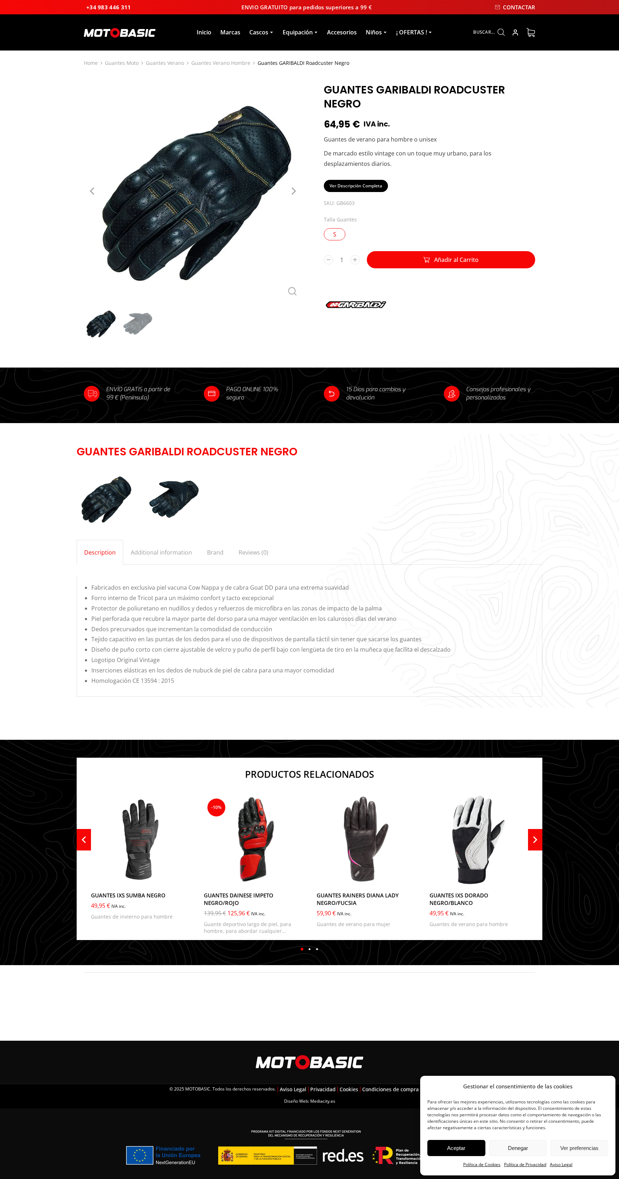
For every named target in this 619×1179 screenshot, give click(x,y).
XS (327, 876)
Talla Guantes (340, 219)
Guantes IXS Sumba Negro (128, 895)
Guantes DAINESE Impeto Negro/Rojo (238, 899)
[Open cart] (530, 32)
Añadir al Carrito (456, 260)
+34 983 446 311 (108, 7)
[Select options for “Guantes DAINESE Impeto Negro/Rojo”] (295, 877)
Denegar (518, 1148)
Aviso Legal (561, 1164)
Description (100, 552)
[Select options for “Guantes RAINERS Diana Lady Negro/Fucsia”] (408, 877)
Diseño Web (296, 1101)
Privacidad (323, 1089)
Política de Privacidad (525, 1164)
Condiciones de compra (390, 1089)
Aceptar (456, 1148)
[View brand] (356, 321)
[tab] (100, 552)
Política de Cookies (481, 1164)
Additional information (161, 552)
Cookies (349, 1089)
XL (439, 876)
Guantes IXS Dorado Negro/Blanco (459, 899)
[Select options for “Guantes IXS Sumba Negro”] (182, 877)
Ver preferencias (579, 1148)
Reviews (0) (253, 552)
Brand (215, 552)
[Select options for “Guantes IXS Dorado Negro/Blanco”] (521, 877)
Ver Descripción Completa (356, 186)
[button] (302, 949)
